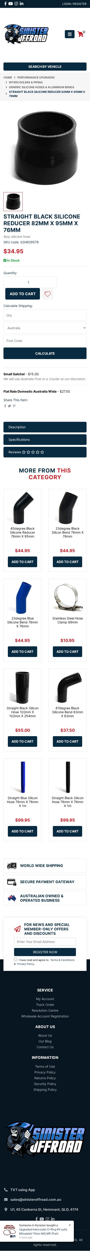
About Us (45, 1035)
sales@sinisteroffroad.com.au (35, 1199)
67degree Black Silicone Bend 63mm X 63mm (67, 712)
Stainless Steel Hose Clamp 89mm (67, 620)
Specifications (19, 439)
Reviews (15, 452)
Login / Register (74, 4)
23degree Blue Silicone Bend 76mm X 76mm (22, 622)
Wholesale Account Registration (45, 1016)
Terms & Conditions (62, 960)
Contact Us (45, 1047)
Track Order (45, 1005)
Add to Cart (23, 293)
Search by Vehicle (45, 67)
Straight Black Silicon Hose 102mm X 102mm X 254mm (23, 712)
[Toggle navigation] (70, 34)
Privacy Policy (25, 964)
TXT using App (22, 1190)
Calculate (45, 353)
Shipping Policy (45, 1089)
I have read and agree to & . (44, 962)
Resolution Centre (45, 1010)
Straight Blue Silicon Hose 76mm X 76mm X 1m (22, 802)
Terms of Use (45, 1066)
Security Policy (45, 1084)
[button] (47, 294)
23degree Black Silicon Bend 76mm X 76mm (68, 532)
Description (17, 427)
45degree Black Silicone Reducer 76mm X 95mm (22, 532)
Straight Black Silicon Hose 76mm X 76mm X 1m (68, 802)
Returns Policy (45, 1078)
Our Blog (45, 1041)
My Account (45, 999)
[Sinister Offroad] (26, 34)
